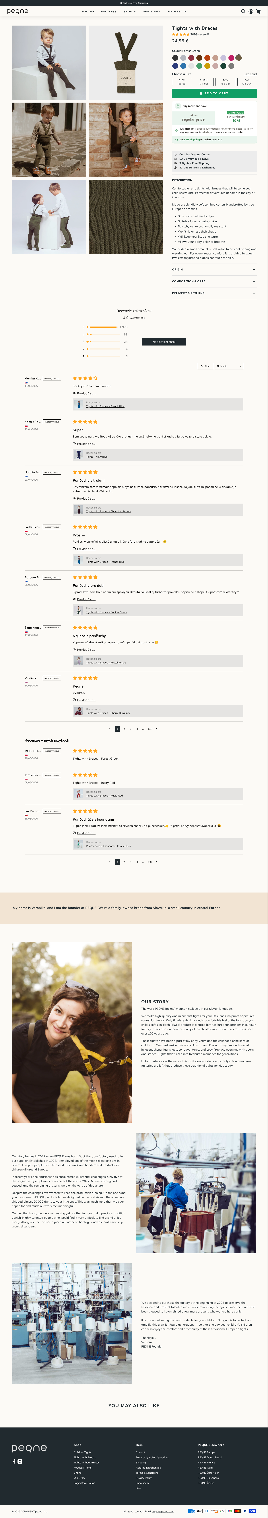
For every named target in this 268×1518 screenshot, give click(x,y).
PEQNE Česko (206, 1483)
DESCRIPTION (213, 180)
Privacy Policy (144, 1477)
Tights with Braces (85, 1457)
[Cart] (258, 11)
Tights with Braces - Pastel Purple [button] (106, 662)
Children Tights (82, 1452)
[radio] (175, 58)
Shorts (77, 1472)
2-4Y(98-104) (247, 82)
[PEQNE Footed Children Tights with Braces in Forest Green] (126, 63)
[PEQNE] (17, 11)
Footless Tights (83, 1467)
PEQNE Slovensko (208, 1477)
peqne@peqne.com (163, 1511)
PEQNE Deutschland (210, 1457)
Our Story (79, 1477)
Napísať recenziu (164, 341)
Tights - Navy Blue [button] (97, 456)
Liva (138, 1488)
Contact (140, 1452)
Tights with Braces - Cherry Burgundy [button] (108, 713)
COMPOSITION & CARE (213, 281)
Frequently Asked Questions (152, 1457)
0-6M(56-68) (182, 82)
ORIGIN (213, 269)
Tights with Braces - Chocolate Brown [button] (108, 511)
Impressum (142, 1483)
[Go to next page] (157, 729)
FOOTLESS (108, 11)
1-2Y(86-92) (225, 82)
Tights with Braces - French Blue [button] (105, 406)
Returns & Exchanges (148, 1467)
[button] (181, 34)
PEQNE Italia (205, 1467)
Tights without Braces (87, 1462)
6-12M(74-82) (203, 82)
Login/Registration (84, 1483)
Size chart (250, 74)
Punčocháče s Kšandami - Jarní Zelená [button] (108, 846)
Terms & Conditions (147, 1472)
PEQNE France (206, 1462)
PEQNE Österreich (208, 1472)
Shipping (141, 1462)
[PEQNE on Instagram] (20, 1462)
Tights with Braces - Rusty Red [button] (104, 795)
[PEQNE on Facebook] (14, 1462)
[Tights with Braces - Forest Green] (49, 63)
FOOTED (88, 11)
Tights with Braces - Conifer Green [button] (106, 612)
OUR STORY (151, 11)
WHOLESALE (176, 11)
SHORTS (130, 11)
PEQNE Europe (206, 1452)
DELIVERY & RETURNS (213, 293)
